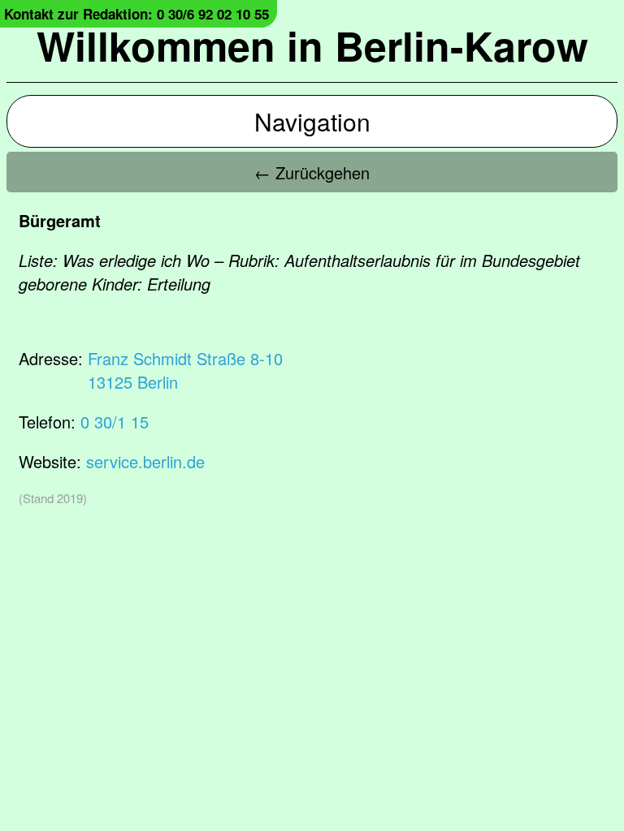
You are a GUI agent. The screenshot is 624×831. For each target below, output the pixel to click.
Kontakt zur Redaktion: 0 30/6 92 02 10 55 (136, 14)
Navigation (312, 121)
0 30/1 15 (114, 421)
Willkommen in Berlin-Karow (312, 45)
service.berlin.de (145, 461)
